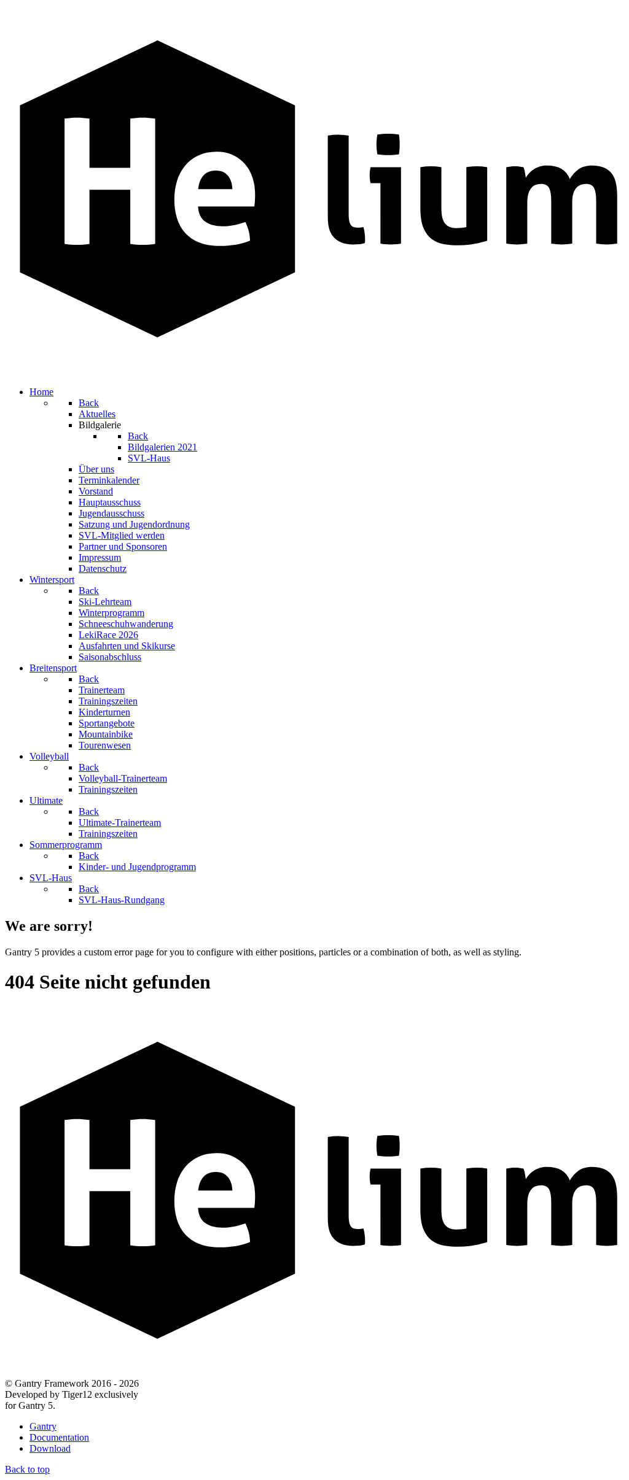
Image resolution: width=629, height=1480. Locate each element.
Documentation (59, 1437)
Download (50, 1448)
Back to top (27, 1469)
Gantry (43, 1426)
